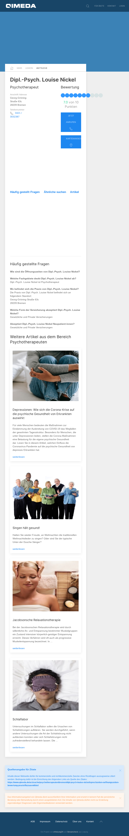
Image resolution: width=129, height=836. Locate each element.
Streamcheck (72, 832)
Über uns (77, 821)
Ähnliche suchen (55, 192)
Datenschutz (61, 821)
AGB (33, 821)
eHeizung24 (58, 832)
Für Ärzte (99, 6)
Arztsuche (41, 68)
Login (122, 6)
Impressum (45, 821)
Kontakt (112, 6)
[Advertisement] (64, 37)
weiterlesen (19, 456)
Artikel (74, 192)
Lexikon (29, 68)
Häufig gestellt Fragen (25, 192)
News (19, 68)
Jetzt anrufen (71, 119)
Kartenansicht (73, 138)
